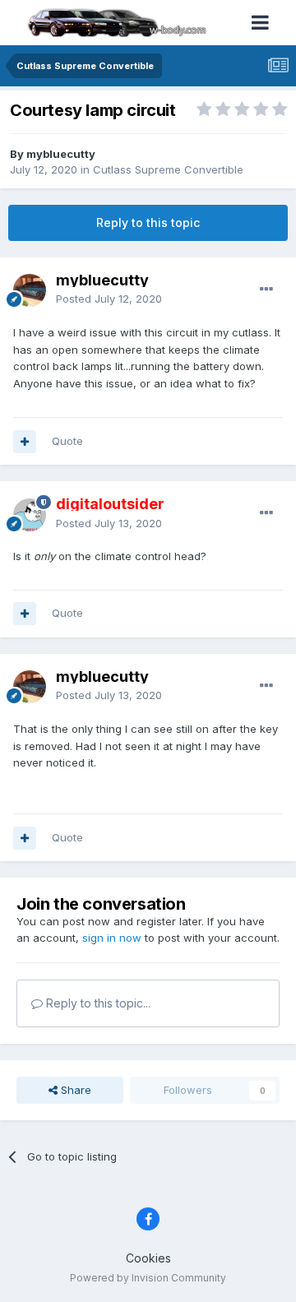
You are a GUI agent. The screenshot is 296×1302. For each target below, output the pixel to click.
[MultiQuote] (24, 441)
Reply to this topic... (96, 1003)
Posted (109, 298)
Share (74, 1089)
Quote (67, 440)
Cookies (148, 1258)
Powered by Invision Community (148, 1278)
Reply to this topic (148, 222)
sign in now (111, 937)
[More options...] (266, 289)
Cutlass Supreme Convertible (168, 169)
